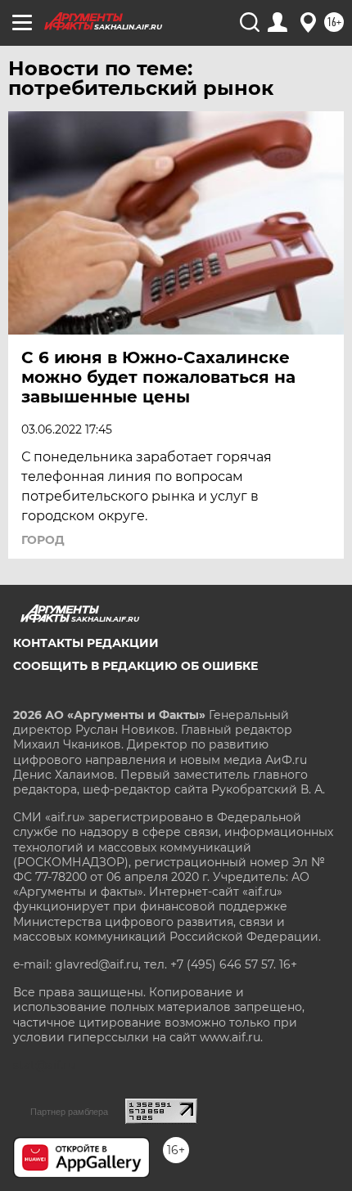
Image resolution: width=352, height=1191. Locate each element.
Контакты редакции (86, 643)
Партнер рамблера (69, 1112)
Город (43, 540)
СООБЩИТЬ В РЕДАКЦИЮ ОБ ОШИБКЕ (135, 665)
